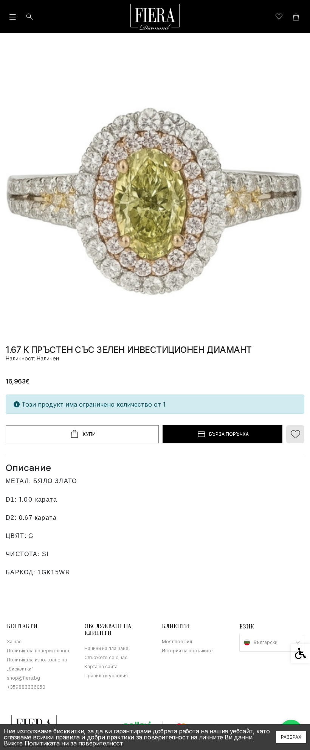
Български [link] (265, 642)
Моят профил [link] (177, 641)
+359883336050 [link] (26, 687)
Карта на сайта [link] (101, 666)
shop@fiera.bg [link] (23, 678)
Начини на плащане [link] (106, 648)
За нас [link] (14, 641)
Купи (89, 434)
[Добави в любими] (295, 434)
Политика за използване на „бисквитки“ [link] (37, 664)
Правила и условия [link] (106, 675)
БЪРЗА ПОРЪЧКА (229, 434)
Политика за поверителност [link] (38, 650)
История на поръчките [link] (187, 650)
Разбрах (291, 737)
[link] (155, 17)
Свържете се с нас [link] (105, 657)
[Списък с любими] (278, 16)
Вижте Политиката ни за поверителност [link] (63, 743)
